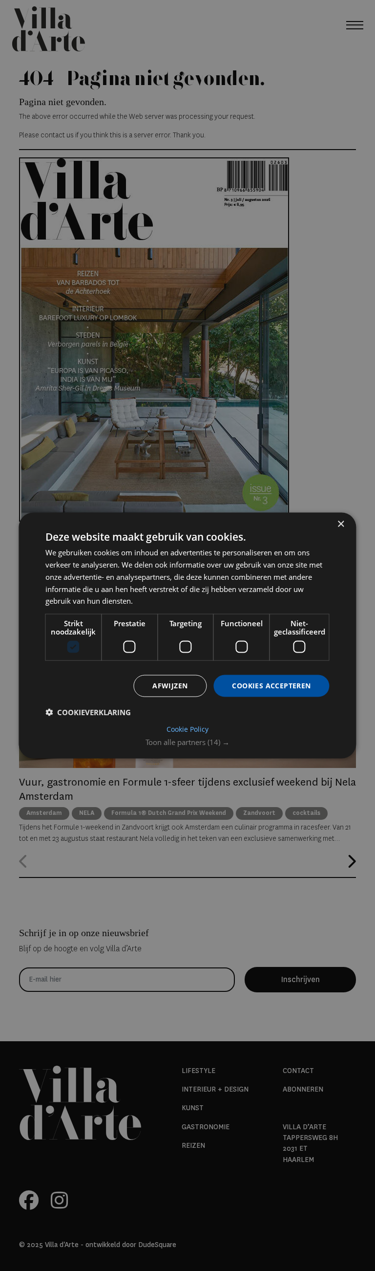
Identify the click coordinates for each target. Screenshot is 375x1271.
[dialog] (187, 636)
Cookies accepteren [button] (271, 685)
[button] (187, 741)
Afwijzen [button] (170, 685)
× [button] (340, 524)
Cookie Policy (187, 728)
